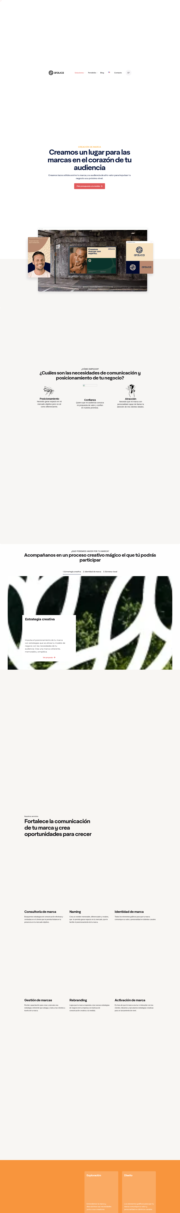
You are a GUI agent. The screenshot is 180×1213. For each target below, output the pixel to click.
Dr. (128, 599)
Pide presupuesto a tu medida (88, 186)
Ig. (128, 610)
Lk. (128, 604)
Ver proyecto (48, 657)
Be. (128, 594)
